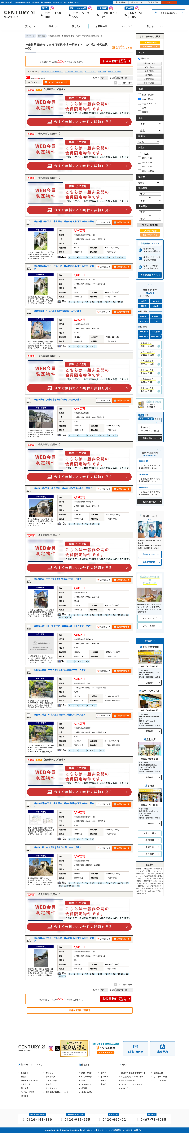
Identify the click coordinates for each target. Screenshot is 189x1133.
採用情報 (150, 840)
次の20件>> (127, 83)
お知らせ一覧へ (150, 502)
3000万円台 (156, 332)
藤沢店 (24, 1077)
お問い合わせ (135, 1051)
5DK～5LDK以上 (149, 171)
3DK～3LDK (147, 162)
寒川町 (143, 301)
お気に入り (138, 2)
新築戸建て (144, 316)
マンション (144, 321)
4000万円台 (143, 336)
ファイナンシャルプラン (131, 1084)
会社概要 (150, 854)
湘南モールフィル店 (29, 1080)
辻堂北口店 (25, 1084)
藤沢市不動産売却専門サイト (133, 1073)
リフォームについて (149, 618)
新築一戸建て (148, 95)
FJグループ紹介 (27, 1092)
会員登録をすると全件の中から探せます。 (61, 61)
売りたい (53, 26)
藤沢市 (143, 306)
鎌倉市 (155, 306)
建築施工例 (158, 1073)
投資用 (145, 112)
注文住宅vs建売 (128, 1080)
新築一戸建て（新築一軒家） (52, 72)
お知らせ (49, 1073)
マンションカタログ (162, 1080)
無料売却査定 (149, 562)
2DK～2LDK (147, 158)
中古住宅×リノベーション (132, 1077)
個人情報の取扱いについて (57, 1092)
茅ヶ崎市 (156, 301)
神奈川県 (145, 58)
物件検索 (122, 2)
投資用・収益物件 (114, 72)
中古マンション (90, 72)
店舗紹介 (150, 683)
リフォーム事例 (149, 626)
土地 (144, 108)
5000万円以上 (156, 336)
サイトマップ (51, 1088)
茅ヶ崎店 (24, 1088)
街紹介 (48, 1084)
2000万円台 (143, 332)
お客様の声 (101, 26)
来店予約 (150, 847)
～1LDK (145, 154)
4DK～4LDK (147, 167)
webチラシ (126, 1088)
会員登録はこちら (168, 13)
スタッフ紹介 (149, 833)
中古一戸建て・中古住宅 (74, 72)
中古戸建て (156, 316)
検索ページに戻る (150, 46)
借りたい (77, 26)
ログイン (169, 2)
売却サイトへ (149, 554)
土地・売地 (102, 72)
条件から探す (87, 1092)
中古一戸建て (148, 99)
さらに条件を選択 (151, 225)
